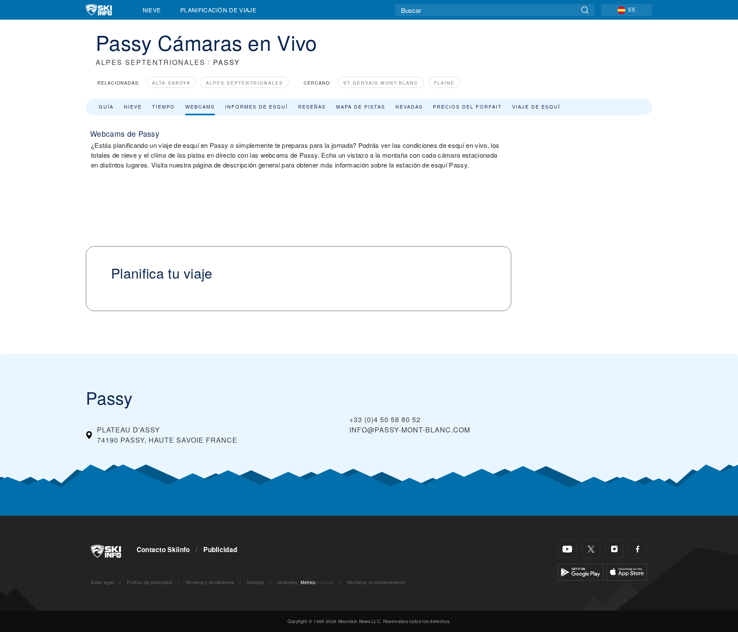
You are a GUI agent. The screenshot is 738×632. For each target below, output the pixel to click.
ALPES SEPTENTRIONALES (150, 62)
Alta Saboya (171, 82)
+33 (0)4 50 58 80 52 (385, 419)
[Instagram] (614, 549)
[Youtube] (567, 549)
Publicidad (220, 549)
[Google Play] (580, 571)
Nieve (152, 10)
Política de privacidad (149, 582)
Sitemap (255, 582)
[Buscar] (584, 10)
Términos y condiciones (209, 582)
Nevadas (409, 106)
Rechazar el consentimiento (376, 582)
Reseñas (312, 106)
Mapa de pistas (360, 106)
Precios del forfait (467, 106)
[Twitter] (591, 549)
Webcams (200, 106)
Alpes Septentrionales (244, 82)
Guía (106, 106)
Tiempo (163, 106)
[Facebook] (638, 549)
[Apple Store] (626, 571)
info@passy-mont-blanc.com (409, 430)
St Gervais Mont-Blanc (381, 82)
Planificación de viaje (218, 10)
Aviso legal (102, 582)
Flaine (444, 82)
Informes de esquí (256, 106)
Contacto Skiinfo (163, 549)
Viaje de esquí (536, 106)
